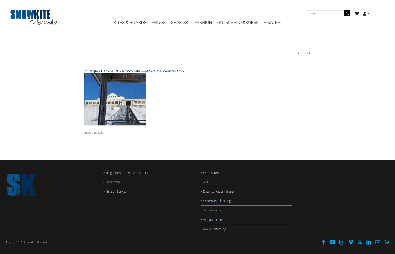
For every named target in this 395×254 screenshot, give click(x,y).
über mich (113, 182)
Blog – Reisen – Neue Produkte (127, 173)
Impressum (211, 173)
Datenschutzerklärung (218, 191)
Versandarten (212, 220)
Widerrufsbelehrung (217, 201)
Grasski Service (116, 191)
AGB (206, 182)
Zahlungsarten (213, 210)
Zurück (306, 53)
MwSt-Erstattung (214, 229)
